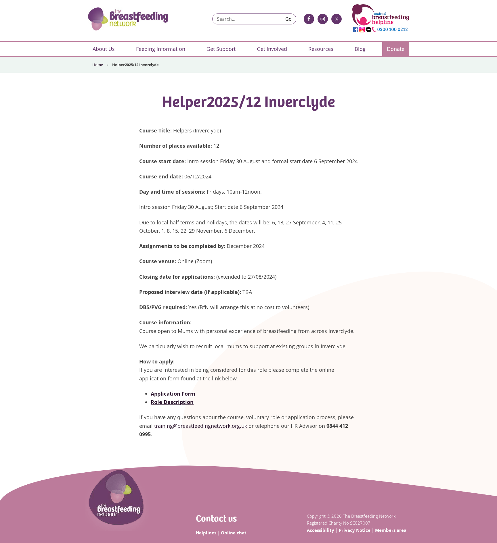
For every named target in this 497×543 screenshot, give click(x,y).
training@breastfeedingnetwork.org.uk (200, 425)
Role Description (172, 401)
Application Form (173, 393)
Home (97, 64)
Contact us (216, 518)
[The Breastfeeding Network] (128, 18)
